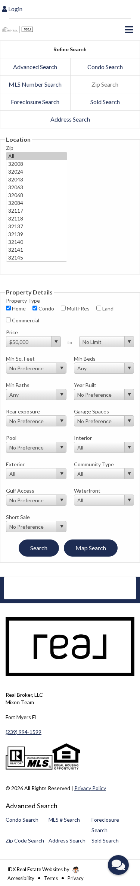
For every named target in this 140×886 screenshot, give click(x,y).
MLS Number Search (35, 84)
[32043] (36, 179)
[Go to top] (120, 838)
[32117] (36, 211)
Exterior (15, 464)
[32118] (36, 218)
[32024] (36, 171)
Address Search (70, 119)
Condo (45, 308)
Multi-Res (78, 308)
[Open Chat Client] (118, 865)
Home (18, 308)
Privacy (76, 878)
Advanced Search (35, 66)
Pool (11, 438)
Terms (51, 878)
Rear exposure (23, 411)
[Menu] (129, 29)
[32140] (36, 242)
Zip (9, 148)
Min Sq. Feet (20, 358)
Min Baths (17, 385)
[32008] (36, 164)
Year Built (85, 385)
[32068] (36, 195)
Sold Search (105, 101)
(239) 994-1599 (23, 732)
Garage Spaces (91, 411)
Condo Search (105, 66)
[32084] (36, 203)
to (69, 342)
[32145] (36, 257)
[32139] (36, 234)
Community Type (94, 464)
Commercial (25, 320)
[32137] (36, 226)
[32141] (36, 250)
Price (12, 332)
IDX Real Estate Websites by (39, 869)
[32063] (36, 187)
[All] (36, 156)
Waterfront (87, 490)
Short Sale (18, 517)
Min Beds (85, 358)
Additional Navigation (70, 588)
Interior (83, 438)
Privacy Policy (90, 788)
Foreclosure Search (35, 101)
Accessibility (20, 878)
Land (107, 308)
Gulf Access (20, 490)
